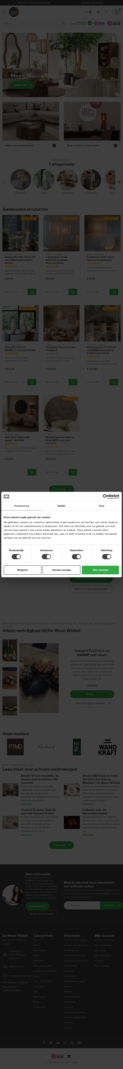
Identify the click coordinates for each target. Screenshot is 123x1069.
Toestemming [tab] (21, 505)
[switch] (46, 556)
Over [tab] (101, 505)
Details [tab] (62, 505)
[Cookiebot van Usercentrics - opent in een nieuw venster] (105, 496)
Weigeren (22, 570)
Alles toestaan (100, 570)
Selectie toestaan (61, 570)
